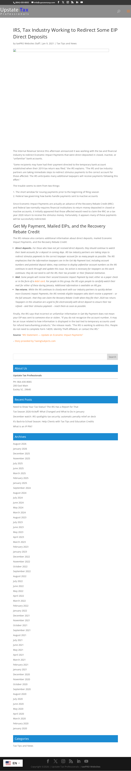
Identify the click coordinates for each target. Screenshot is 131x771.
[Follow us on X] (63, 2)
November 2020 (21, 679)
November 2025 (21, 458)
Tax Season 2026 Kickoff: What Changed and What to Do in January (48, 411)
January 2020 (20, 728)
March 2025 (19, 473)
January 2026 (20, 448)
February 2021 (20, 664)
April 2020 (18, 713)
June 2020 (18, 703)
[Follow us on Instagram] (68, 2)
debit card (40, 281)
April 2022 (18, 595)
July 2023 (18, 522)
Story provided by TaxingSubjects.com (35, 340)
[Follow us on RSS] (72, 2)
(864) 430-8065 (22, 2)
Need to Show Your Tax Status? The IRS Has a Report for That (45, 406)
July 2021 (18, 640)
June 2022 (18, 586)
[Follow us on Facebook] (58, 2)
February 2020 (20, 723)
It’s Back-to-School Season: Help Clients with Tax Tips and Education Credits (53, 421)
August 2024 (19, 492)
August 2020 (19, 693)
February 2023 (20, 546)
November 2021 (21, 620)
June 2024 (18, 502)
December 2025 (21, 453)
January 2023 (20, 551)
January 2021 (20, 669)
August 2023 (19, 517)
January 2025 (20, 482)
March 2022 (19, 600)
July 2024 (18, 497)
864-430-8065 (24, 381)
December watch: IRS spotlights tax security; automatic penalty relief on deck (54, 416)
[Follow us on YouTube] (82, 2)
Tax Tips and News (67, 43)
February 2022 (20, 605)
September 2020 (22, 689)
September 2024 (22, 487)
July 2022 (18, 581)
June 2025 (18, 468)
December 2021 (21, 615)
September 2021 (22, 630)
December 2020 (21, 674)
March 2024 (19, 512)
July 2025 (18, 463)
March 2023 (19, 541)
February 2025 (20, 478)
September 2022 (22, 571)
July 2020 (18, 698)
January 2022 (20, 610)
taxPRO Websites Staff (28, 43)
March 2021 (19, 659)
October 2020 (20, 684)
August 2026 (19, 443)
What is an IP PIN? (22, 426)
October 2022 (20, 566)
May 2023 (18, 532)
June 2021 (18, 644)
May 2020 (18, 708)
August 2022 (19, 576)
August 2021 (19, 635)
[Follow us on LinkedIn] (77, 2)
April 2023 (18, 536)
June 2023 (18, 527)
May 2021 (18, 649)
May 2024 (18, 507)
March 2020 (19, 718)
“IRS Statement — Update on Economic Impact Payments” (52, 334)
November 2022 (21, 561)
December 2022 (21, 556)
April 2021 (18, 654)
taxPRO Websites (90, 766)
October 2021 (20, 625)
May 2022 (18, 591)
